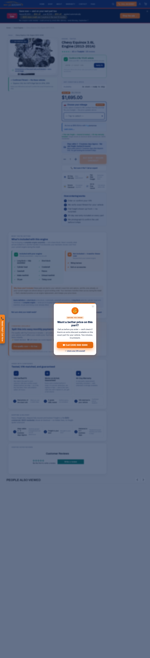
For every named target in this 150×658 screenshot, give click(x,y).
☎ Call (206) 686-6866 (75, 345)
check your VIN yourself (76, 351)
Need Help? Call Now (2, 329)
